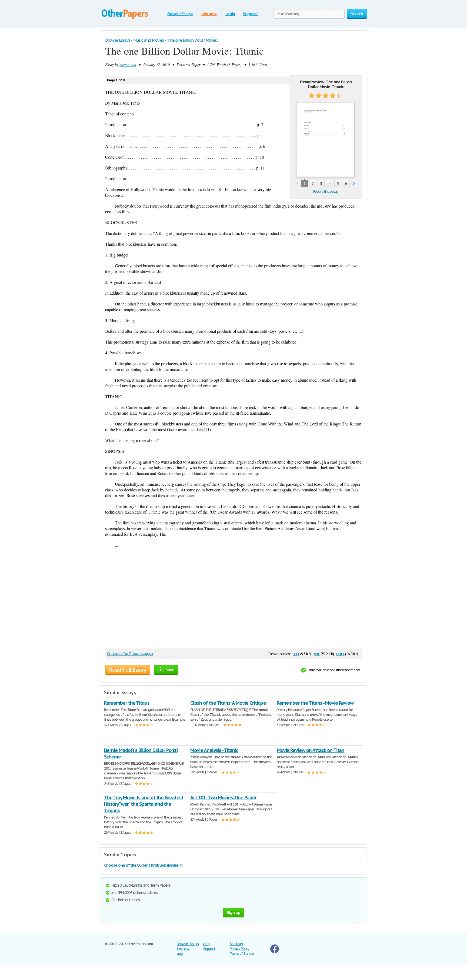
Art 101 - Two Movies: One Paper (223, 797)
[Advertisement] (233, 590)
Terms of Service (242, 953)
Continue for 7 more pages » (130, 653)
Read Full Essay (127, 669)
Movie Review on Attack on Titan (311, 750)
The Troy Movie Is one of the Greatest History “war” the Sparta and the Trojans (143, 804)
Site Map (236, 943)
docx (340, 653)
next (354, 184)
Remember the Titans (126, 703)
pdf (317, 653)
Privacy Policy (239, 948)
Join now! (209, 13)
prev (297, 184)
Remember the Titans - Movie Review (315, 703)
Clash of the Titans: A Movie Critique (228, 703)
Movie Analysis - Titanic (214, 750)
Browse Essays (180, 13)
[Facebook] (274, 952)
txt (296, 653)
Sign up (233, 912)
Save (169, 669)
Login (230, 13)
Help (206, 943)
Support (250, 13)
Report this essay (325, 191)
